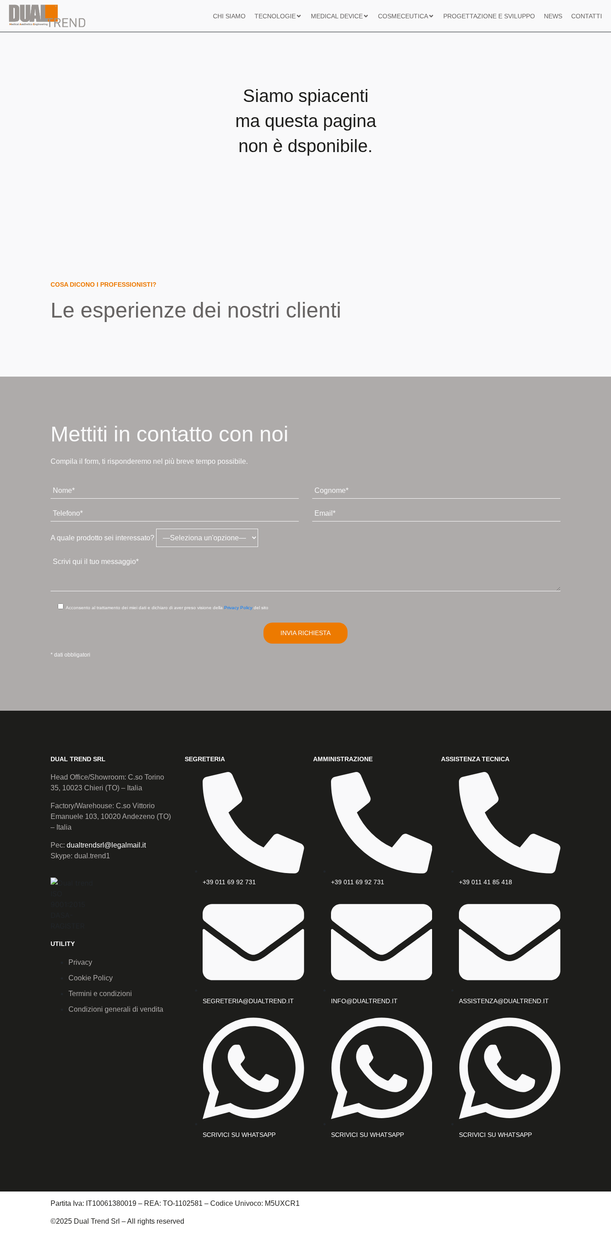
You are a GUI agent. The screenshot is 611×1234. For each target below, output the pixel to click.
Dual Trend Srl (78, 759)
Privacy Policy (238, 607)
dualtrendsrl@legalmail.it (106, 845)
